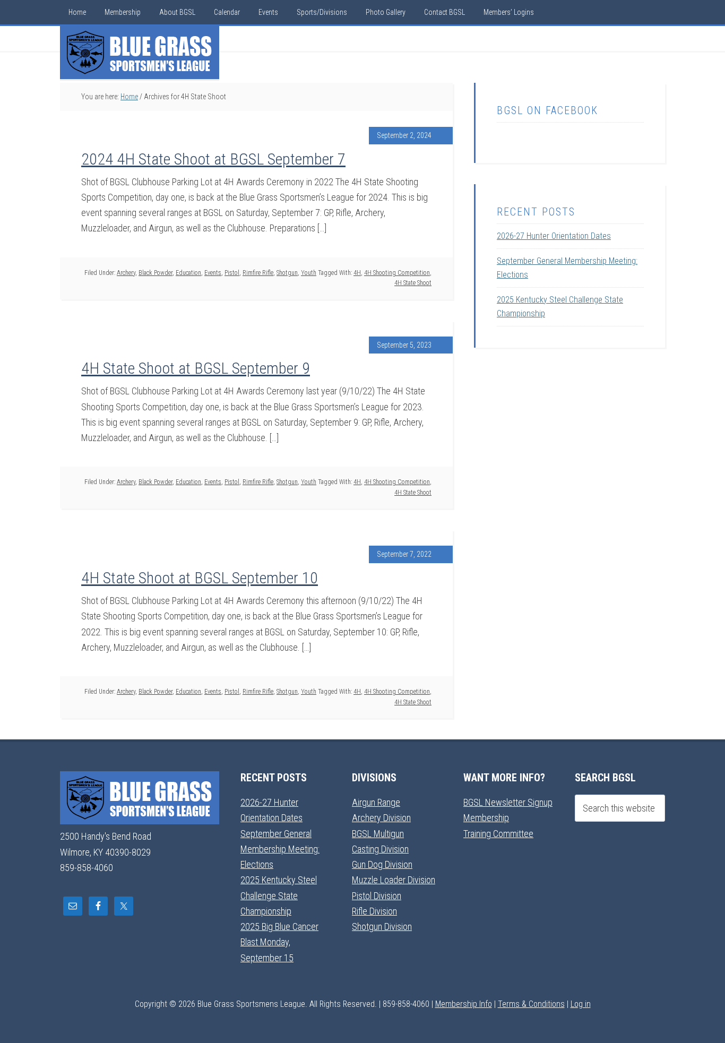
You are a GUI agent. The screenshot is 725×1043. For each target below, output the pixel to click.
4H (357, 273)
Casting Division (380, 849)
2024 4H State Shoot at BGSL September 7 (213, 159)
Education (188, 273)
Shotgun (287, 273)
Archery (126, 273)
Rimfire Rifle (258, 273)
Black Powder (155, 273)
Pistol (232, 273)
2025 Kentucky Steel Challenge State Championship (278, 895)
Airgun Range (376, 802)
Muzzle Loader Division (393, 879)
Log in (581, 1004)
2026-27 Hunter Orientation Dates (554, 236)
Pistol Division (376, 895)
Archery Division (381, 817)
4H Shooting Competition (397, 273)
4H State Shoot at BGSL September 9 (195, 368)
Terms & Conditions (531, 1004)
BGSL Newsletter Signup (508, 802)
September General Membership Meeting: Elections (280, 849)
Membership (486, 817)
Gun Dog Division (382, 864)
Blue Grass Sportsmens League (139, 52)
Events (212, 273)
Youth (308, 273)
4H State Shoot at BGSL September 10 (199, 577)
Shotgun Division (382, 926)
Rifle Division (374, 911)
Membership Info (463, 1004)
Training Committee (498, 833)
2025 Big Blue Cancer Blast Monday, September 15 (279, 942)
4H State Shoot (412, 283)
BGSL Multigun (378, 833)
